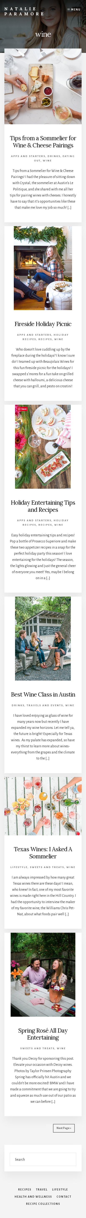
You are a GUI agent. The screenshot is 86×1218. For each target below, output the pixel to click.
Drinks (54, 156)
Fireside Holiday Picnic (42, 324)
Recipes (45, 339)
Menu (76, 9)
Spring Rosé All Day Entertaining (43, 1034)
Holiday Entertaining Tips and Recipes (43, 506)
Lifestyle (19, 867)
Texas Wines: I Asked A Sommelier (43, 852)
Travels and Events (45, 705)
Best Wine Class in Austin (43, 694)
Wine (47, 160)
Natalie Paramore (25, 11)
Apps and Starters (28, 156)
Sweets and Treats (47, 867)
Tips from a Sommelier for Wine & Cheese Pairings (43, 141)
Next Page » (64, 1128)
